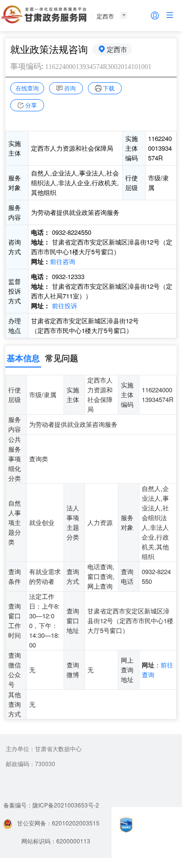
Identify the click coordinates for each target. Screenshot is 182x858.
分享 (31, 105)
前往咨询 (62, 261)
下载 (109, 88)
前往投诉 (64, 305)
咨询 (70, 88)
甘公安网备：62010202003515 (58, 823)
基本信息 (23, 358)
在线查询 (27, 88)
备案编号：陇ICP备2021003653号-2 (51, 805)
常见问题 (61, 358)
